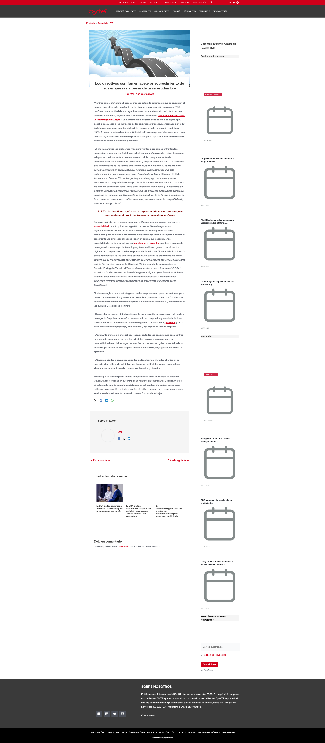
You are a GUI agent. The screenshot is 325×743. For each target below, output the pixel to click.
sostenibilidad (101, 226)
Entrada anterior (100, 460)
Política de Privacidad (214, 655)
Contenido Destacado (212, 95)
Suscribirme (209, 664)
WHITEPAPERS (155, 2)
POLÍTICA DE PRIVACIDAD (183, 732)
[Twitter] (234, 2)
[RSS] (122, 714)
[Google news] (237, 2)
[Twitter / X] (95, 400)
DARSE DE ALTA (170, 2)
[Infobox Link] (220, 45)
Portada (90, 23)
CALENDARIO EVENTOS (128, 2)
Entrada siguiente (178, 460)
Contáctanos (148, 715)
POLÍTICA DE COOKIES (209, 732)
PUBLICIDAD (184, 2)
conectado (123, 546)
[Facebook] (101, 400)
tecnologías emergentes (146, 243)
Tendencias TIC (210, 375)
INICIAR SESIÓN (199, 2)
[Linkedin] (106, 400)
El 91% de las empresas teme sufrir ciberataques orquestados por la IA (109, 508)
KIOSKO (143, 2)
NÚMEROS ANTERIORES (133, 732)
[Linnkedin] (230, 2)
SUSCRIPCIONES (98, 732)
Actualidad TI (105, 23)
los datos (170, 322)
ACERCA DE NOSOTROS (158, 732)
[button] (211, 3)
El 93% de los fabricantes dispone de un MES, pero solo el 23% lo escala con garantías (138, 511)
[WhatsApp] (112, 400)
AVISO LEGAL (228, 732)
